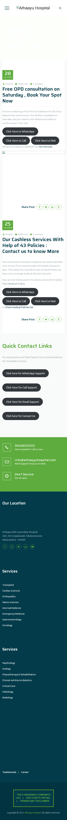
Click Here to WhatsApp (20, 131)
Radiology (7, 697)
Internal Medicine (11, 608)
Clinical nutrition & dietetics (17, 680)
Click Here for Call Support (21, 387)
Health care (23, 84)
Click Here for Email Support (22, 401)
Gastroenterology (11, 619)
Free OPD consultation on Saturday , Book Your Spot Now (32, 95)
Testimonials (9, 772)
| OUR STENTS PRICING (37, 798)
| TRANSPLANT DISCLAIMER (34, 801)
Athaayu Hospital (32, 812)
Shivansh (9, 84)
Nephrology (8, 663)
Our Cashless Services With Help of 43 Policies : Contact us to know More (33, 245)
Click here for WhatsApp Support (25, 373)
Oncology (7, 625)
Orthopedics (9, 596)
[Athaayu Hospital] (33, 8)
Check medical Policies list (19, 307)
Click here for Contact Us (20, 415)
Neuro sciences (10, 602)
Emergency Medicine (13, 613)
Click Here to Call (16, 140)
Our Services (45, 146)
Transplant (8, 585)
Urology (6, 668)
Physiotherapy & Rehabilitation (19, 674)
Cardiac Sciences (11, 590)
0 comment (38, 84)
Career (25, 772)
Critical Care (8, 686)
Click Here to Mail (45, 140)
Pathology (7, 691)
